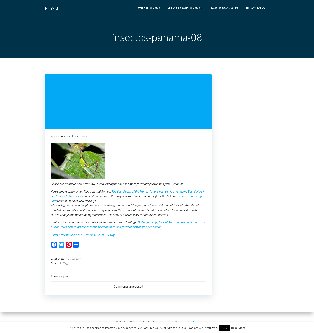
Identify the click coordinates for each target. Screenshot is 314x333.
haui (56, 136)
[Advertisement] (259, 76)
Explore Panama (149, 8)
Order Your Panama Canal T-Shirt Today (83, 235)
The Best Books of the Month (130, 192)
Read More (238, 328)
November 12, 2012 (75, 136)
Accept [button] (224, 328)
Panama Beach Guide (225, 8)
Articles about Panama (183, 8)
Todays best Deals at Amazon (167, 192)
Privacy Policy (255, 8)
